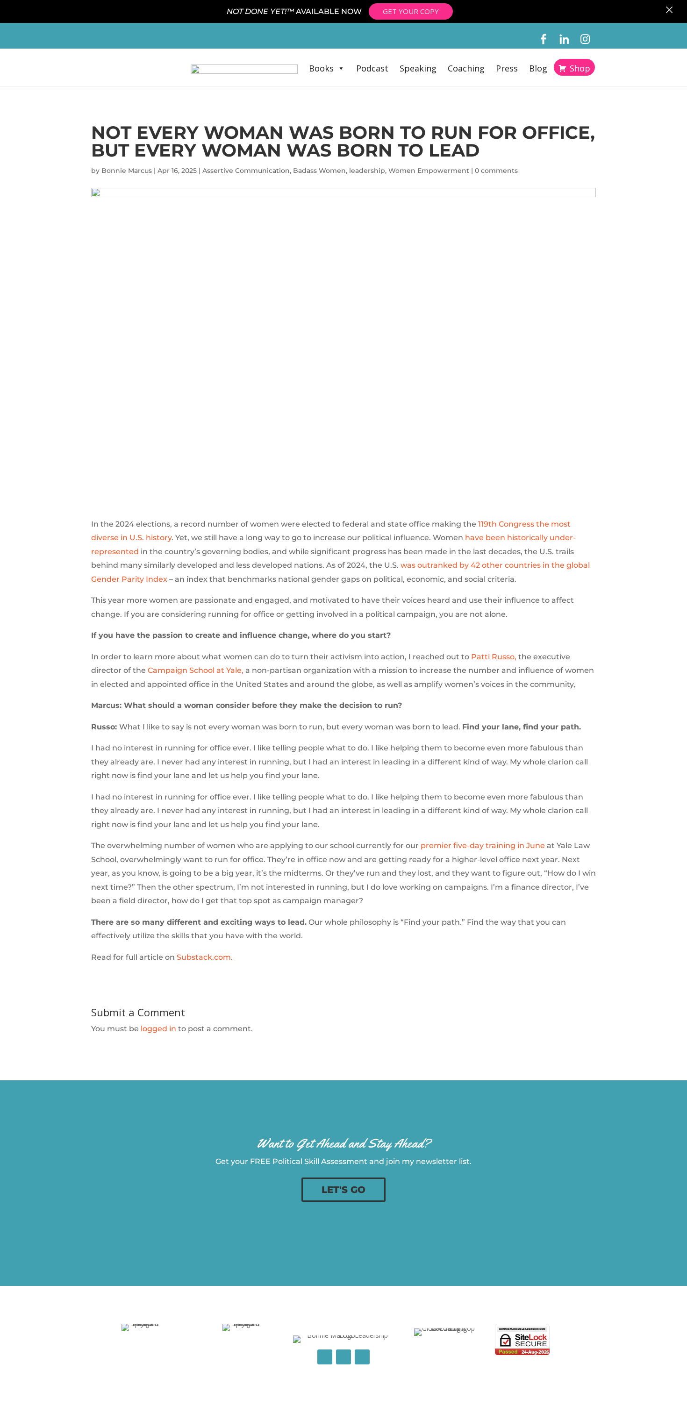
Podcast (372, 68)
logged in (158, 1028)
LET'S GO (343, 1189)
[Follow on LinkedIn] (343, 1356)
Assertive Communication (246, 170)
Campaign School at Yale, (195, 670)
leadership (367, 170)
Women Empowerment (428, 170)
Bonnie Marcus (126, 170)
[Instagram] (585, 39)
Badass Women (319, 170)
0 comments (496, 170)
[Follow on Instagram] (362, 1356)
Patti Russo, (493, 656)
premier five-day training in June (483, 845)
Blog (538, 68)
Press (507, 68)
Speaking (418, 68)
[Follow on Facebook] (324, 1356)
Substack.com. (205, 957)
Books (321, 68)
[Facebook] (543, 39)
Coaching (466, 68)
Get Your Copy (411, 11)
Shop (580, 68)
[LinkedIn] (564, 39)
